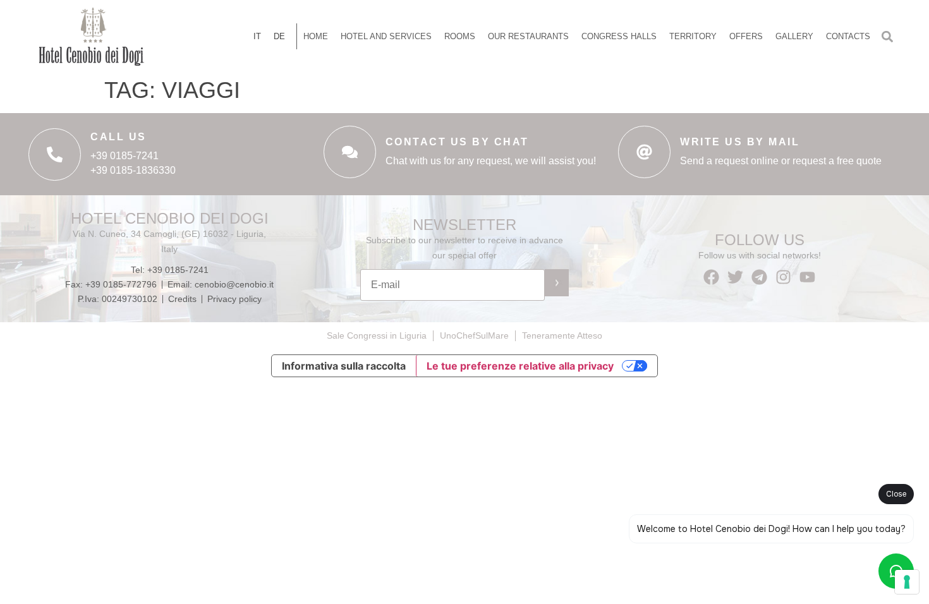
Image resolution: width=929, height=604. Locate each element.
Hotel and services (386, 36)
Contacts (848, 36)
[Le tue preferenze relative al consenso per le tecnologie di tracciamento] (907, 582)
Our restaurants (528, 36)
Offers (746, 36)
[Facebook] (711, 277)
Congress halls (619, 36)
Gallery (794, 36)
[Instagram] (783, 277)
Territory (693, 36)
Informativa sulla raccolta (344, 365)
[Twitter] (735, 277)
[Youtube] (807, 277)
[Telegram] (759, 277)
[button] (887, 36)
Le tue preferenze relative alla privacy (520, 365)
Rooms (459, 36)
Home (315, 36)
